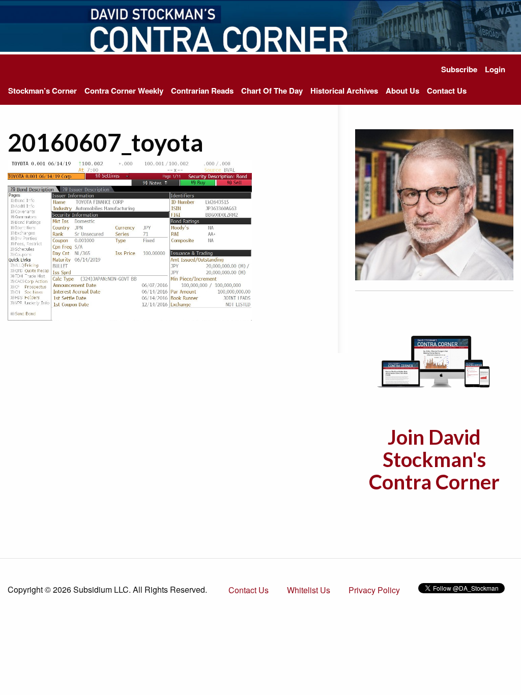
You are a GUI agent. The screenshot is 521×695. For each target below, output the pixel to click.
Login (495, 69)
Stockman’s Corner (42, 90)
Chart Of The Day (272, 90)
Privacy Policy (374, 590)
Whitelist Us (308, 590)
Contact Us (447, 90)
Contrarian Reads (202, 90)
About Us (402, 90)
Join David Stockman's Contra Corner (434, 459)
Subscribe (459, 69)
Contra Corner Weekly (123, 90)
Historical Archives (344, 90)
